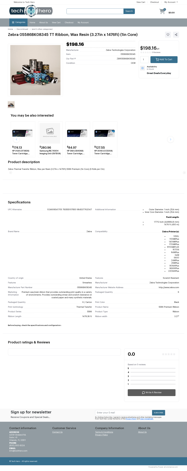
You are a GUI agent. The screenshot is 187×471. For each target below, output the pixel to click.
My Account (83, 23)
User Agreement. (146, 419)
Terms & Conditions (104, 432)
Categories (20, 22)
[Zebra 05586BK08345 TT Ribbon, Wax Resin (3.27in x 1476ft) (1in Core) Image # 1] (11, 104)
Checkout (154, 2)
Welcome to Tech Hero (24, 2)
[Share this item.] (176, 35)
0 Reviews (156, 52)
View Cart (140, 2)
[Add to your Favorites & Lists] (168, 35)
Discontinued (22, 29)
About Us (43, 23)
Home (32, 23)
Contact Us (57, 432)
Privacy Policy (131, 419)
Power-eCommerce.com (168, 467)
